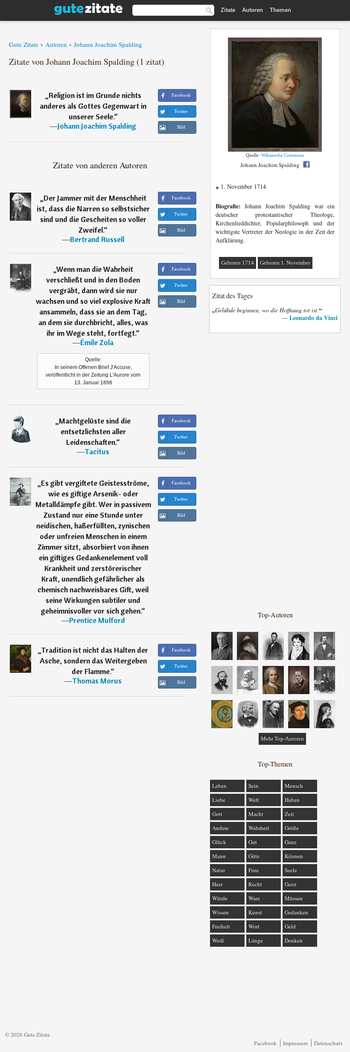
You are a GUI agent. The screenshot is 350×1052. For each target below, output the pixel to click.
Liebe (218, 800)
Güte (254, 856)
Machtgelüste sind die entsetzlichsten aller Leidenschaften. (95, 431)
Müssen (294, 898)
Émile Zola (97, 342)
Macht (255, 814)
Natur (218, 870)
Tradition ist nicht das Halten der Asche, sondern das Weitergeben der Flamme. (94, 660)
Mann (219, 856)
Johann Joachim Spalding (97, 126)
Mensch (294, 786)
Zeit (289, 814)
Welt (253, 800)
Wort (254, 926)
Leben (219, 786)
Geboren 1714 (237, 262)
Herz (217, 884)
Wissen (220, 912)
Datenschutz (328, 1043)
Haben (292, 800)
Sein (253, 786)
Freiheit (221, 926)
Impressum (295, 1043)
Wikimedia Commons (282, 155)
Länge (255, 940)
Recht (255, 884)
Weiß (218, 940)
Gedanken (296, 912)
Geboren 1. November (285, 262)
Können (294, 856)
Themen (280, 10)
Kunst (255, 912)
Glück (219, 842)
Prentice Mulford (97, 620)
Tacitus (97, 451)
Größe (292, 828)
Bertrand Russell (97, 239)
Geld (290, 926)
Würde (220, 898)
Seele (291, 870)
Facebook (265, 1043)
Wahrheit (258, 828)
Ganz (291, 842)
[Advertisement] (275, 471)
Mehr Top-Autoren (282, 738)
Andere (220, 828)
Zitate (228, 10)
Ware (254, 898)
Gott (217, 814)
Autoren (252, 10)
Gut (252, 842)
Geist (291, 884)
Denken (294, 940)
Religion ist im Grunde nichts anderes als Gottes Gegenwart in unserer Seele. (93, 105)
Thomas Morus (97, 681)
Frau (253, 870)
